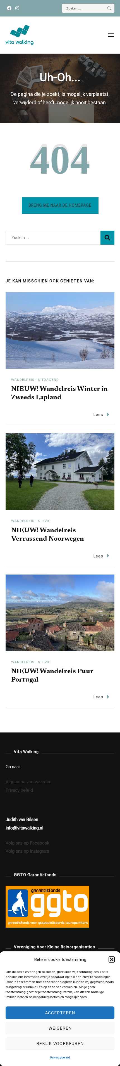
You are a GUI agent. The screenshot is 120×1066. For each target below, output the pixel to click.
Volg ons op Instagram (27, 851)
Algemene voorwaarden (28, 781)
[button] (111, 959)
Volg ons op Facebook (27, 843)
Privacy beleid (19, 790)
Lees (98, 414)
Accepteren (60, 1012)
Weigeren (60, 1028)
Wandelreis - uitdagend (35, 380)
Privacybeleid (60, 1057)
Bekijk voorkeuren (60, 1043)
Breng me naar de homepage (60, 205)
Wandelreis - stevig (31, 521)
